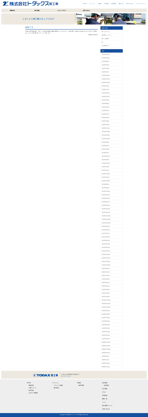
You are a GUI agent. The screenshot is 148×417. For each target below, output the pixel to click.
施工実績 (37, 10)
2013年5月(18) (106, 198)
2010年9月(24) (106, 310)
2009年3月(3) (105, 359)
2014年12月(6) (106, 131)
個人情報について (107, 405)
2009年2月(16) (106, 363)
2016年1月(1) (105, 89)
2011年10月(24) (106, 265)
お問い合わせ (129, 3)
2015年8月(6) (105, 103)
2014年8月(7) (105, 145)
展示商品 (56, 387)
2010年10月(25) (106, 307)
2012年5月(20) (106, 240)
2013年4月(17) (106, 201)
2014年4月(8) (105, 159)
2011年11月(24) (106, 261)
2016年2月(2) (105, 86)
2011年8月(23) (106, 272)
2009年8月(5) (105, 356)
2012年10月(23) (106, 223)
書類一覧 (121, 3)
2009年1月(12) (106, 366)
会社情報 (106, 3)
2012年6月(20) (106, 237)
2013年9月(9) (105, 184)
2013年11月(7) (106, 177)
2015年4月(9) (105, 117)
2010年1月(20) (106, 338)
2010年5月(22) (106, 324)
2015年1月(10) (106, 128)
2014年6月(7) (105, 152)
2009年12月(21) (106, 342)
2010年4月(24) (106, 328)
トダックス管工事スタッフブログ (38, 19)
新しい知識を (105, 38)
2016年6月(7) (105, 72)
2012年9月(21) (106, 226)
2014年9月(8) (105, 142)
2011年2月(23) (106, 293)
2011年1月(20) (106, 296)
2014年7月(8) (105, 149)
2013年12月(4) (106, 173)
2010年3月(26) (106, 331)
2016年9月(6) (105, 61)
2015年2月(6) (105, 124)
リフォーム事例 (58, 385)
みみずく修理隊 (33, 393)
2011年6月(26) (106, 279)
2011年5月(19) (106, 282)
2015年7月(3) (105, 107)
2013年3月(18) (106, 205)
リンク (104, 402)
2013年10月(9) (106, 180)
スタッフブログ (61, 10)
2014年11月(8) (106, 135)
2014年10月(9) (106, 138)
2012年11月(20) (106, 219)
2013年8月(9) (105, 187)
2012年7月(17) (106, 233)
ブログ (104, 392)
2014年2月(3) (105, 166)
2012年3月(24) (106, 247)
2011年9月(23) (106, 268)
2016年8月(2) (105, 65)
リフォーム (92, 3)
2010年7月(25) (106, 317)
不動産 (99, 3)
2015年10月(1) (106, 96)
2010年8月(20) (106, 314)
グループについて (140, 3)
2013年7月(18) (106, 191)
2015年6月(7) (105, 110)
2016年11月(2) (106, 54)
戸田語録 (104, 395)
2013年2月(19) (106, 208)
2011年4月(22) (106, 286)
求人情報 (104, 388)
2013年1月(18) (106, 212)
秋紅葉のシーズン (106, 35)
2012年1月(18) (106, 254)
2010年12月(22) (106, 300)
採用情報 (113, 3)
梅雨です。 (30, 27)
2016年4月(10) (106, 79)
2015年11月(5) (106, 93)
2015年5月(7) (105, 114)
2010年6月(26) (106, 321)
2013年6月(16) (106, 194)
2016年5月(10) (106, 75)
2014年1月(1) (105, 170)
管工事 (85, 3)
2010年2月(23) (106, 335)
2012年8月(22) (106, 230)
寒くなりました (106, 31)
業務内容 (12, 10)
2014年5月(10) (106, 156)
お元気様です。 (106, 45)
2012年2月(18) (106, 251)
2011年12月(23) (106, 258)
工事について (32, 387)
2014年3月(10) (106, 163)
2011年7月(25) (106, 275)
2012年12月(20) (106, 216)
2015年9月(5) (105, 100)
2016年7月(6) (105, 68)
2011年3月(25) (106, 289)
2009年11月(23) (106, 345)
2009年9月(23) (106, 352)
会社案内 (106, 385)
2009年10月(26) (106, 349)
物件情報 (81, 385)
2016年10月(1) (106, 58)
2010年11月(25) (106, 303)
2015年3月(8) (105, 121)
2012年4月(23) (106, 244)
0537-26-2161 (67, 376)
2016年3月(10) (106, 82)
